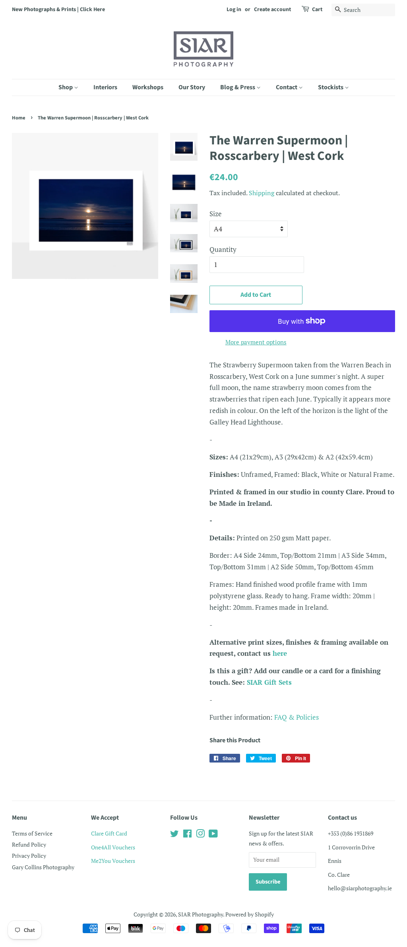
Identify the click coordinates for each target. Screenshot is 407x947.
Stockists (331, 87)
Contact (287, 87)
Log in (234, 9)
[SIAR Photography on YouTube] (213, 835)
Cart (317, 9)
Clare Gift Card (109, 833)
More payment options (256, 342)
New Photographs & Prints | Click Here (58, 9)
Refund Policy (29, 844)
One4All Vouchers (113, 847)
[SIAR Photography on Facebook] (187, 835)
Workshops (147, 87)
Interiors (105, 87)
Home (18, 117)
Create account (272, 9)
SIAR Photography (200, 914)
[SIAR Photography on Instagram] (200, 835)
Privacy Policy (29, 855)
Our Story (191, 87)
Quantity (222, 249)
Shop (66, 87)
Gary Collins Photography (43, 867)
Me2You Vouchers (113, 860)
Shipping (261, 192)
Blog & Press (238, 87)
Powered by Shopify (249, 914)
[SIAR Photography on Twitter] (174, 835)
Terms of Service (32, 833)
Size (215, 213)
